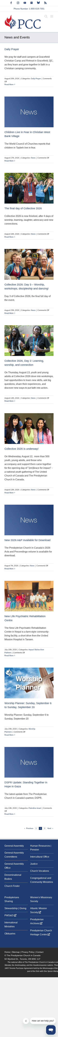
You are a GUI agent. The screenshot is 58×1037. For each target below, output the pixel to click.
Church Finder (12, 886)
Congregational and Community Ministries (41, 880)
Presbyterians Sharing (11, 899)
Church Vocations (39, 871)
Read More (9, 85)
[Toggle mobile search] (45, 16)
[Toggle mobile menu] (52, 16)
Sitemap (16, 952)
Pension (34, 849)
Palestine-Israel (35, 808)
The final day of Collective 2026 (23, 208)
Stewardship (11, 908)
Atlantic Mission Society (38, 910)
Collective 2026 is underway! (21, 448)
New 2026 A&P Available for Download (27, 540)
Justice (34, 864)
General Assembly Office (14, 866)
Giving (22, 908)
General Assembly (14, 846)
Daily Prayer (11, 49)
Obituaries (9, 933)
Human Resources (40, 846)
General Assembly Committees (14, 854)
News (33, 158)
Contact (39, 952)
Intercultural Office (39, 856)
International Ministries (11, 924)
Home (7, 952)
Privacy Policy (27, 952)
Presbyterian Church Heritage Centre (41, 932)
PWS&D (9, 915)
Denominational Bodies (12, 877)
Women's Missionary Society (41, 899)
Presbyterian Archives (37, 921)
